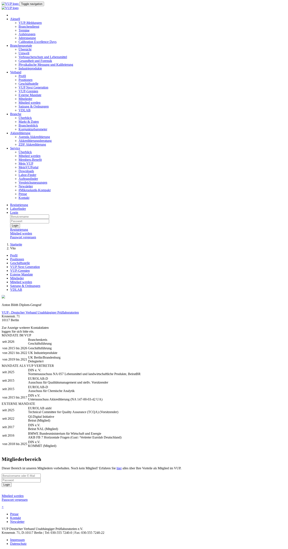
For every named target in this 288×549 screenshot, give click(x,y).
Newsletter (26, 186)
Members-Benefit (30, 159)
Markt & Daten (29, 121)
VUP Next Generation (33, 87)
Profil (22, 76)
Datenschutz (18, 543)
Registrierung (19, 205)
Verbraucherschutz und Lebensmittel (43, 57)
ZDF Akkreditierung (32, 144)
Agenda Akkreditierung (34, 137)
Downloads (26, 171)
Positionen (25, 80)
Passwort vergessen (23, 237)
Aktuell (15, 19)
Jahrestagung (27, 38)
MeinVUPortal (28, 167)
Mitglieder (25, 99)
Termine (24, 30)
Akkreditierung (20, 133)
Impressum (17, 540)
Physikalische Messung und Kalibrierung (46, 64)
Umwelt (24, 53)
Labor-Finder (27, 175)
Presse (23, 194)
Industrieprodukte (30, 68)
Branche (15, 114)
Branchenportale (21, 45)
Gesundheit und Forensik (35, 61)
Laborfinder (18, 208)
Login (14, 212)
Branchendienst (29, 26)
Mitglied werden (29, 102)
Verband (15, 72)
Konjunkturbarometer (33, 129)
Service (15, 148)
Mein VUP (26, 163)
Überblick (25, 118)
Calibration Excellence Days (38, 42)
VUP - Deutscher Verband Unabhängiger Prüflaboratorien (40, 312)
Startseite (16, 244)
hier (119, 468)
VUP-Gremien (28, 91)
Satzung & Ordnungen (34, 106)
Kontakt (24, 197)
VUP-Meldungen (30, 23)
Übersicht (25, 49)
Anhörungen (27, 34)
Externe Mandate (30, 95)
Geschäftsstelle (28, 83)
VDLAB (25, 110)
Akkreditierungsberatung (35, 140)
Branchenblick (28, 125)
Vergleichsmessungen (33, 182)
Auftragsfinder (28, 178)
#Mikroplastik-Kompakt (35, 190)
